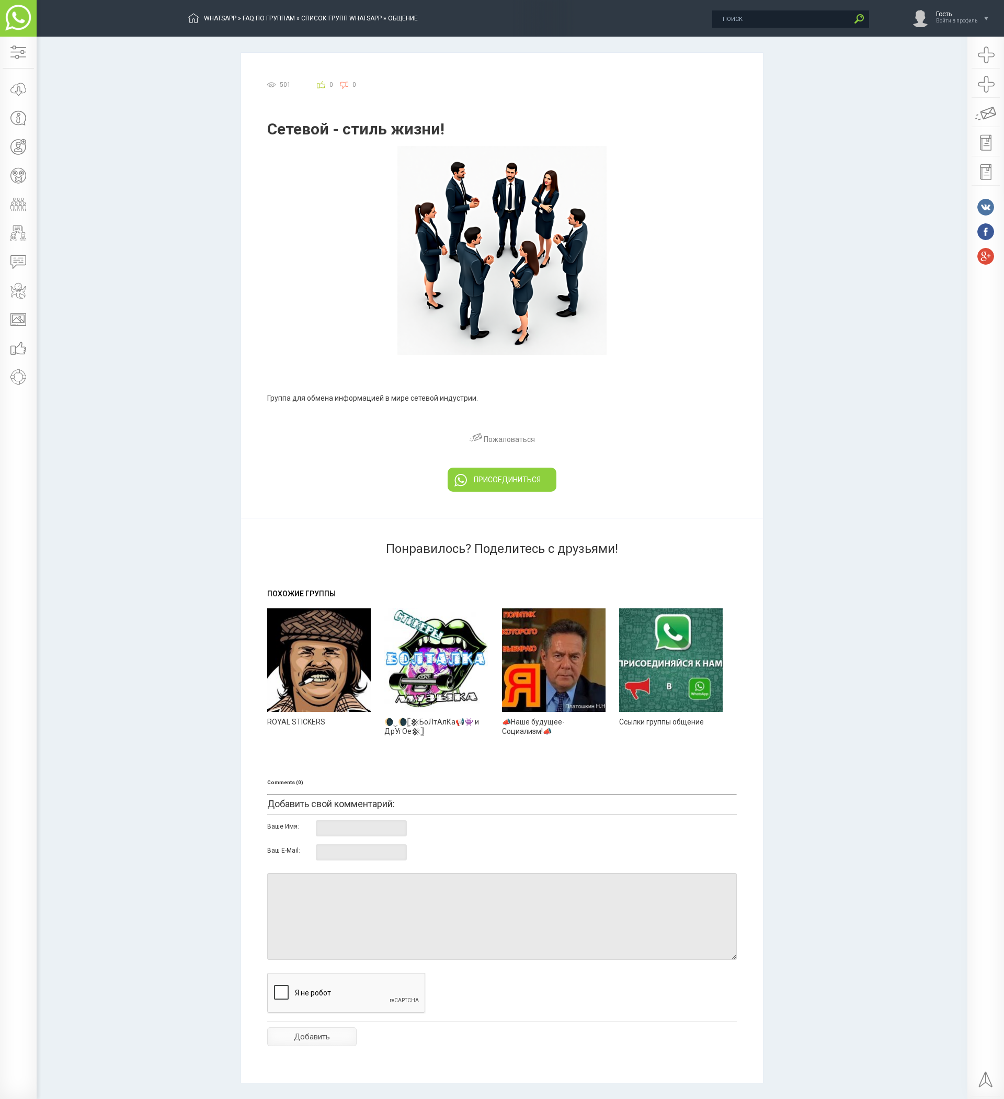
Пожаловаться (508, 439)
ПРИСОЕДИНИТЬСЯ (507, 479)
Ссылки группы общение (661, 722)
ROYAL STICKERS (296, 722)
